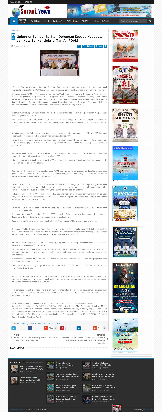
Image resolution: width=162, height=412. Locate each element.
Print (91, 46)
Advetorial (72, 21)
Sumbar (22, 21)
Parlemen (57, 21)
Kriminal (95, 21)
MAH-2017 (147, 410)
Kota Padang (22, 323)
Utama (59, 323)
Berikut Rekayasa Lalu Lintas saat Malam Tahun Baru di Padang (103, 387)
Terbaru (52, 323)
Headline (106, 21)
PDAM (31, 323)
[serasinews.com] (14, 20)
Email (99, 46)
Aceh (46, 21)
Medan (85, 21)
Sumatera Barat (41, 323)
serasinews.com (17, 410)
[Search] (150, 21)
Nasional (35, 21)
